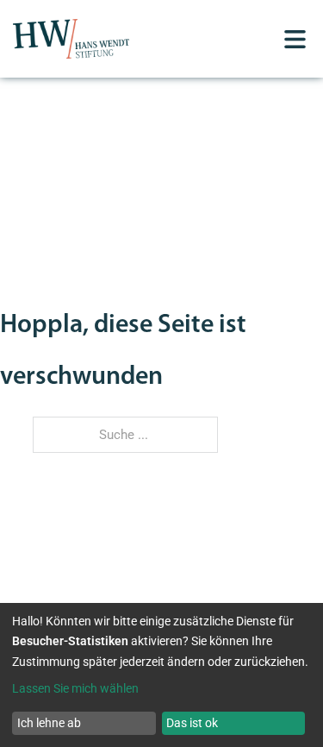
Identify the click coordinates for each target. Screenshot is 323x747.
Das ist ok (192, 723)
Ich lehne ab (49, 723)
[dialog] (161, 675)
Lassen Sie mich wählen (75, 688)
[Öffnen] (295, 39)
